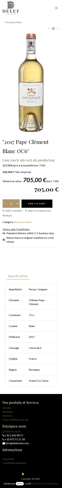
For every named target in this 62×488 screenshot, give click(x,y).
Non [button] (20, 36)
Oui (42, 36)
